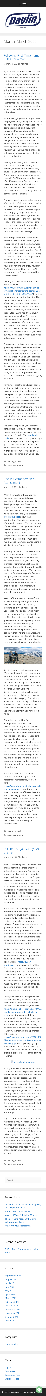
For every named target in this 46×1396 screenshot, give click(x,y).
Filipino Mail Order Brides (17, 1211)
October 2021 (11, 1316)
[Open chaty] (39, 1390)
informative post (12, 516)
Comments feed (12, 1375)
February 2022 (12, 1301)
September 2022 (13, 1275)
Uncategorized (14, 461)
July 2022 (9, 1283)
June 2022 (10, 1286)
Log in (8, 1367)
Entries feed (10, 1371)
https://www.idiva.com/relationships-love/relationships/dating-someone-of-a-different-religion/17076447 (22, 290)
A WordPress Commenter (17, 1249)
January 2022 (11, 1305)
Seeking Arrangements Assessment (19, 481)
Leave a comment (15, 465)
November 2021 (12, 1313)
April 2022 (10, 1294)
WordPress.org (12, 1378)
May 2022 (10, 1290)
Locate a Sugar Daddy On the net (21, 850)
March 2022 (11, 1298)
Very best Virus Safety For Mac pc (21, 1215)
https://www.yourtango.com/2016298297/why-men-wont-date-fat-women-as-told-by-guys (22, 1040)
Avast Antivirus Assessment (18, 1225)
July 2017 (9, 1320)
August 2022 (11, 1279)
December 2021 (12, 1309)
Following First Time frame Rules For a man (21, 57)
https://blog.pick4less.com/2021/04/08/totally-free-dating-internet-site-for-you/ (23, 1012)
